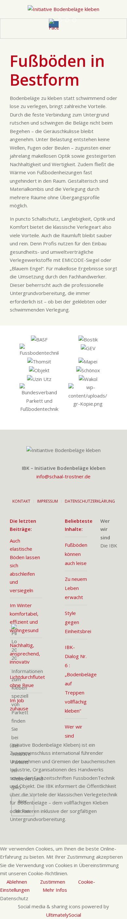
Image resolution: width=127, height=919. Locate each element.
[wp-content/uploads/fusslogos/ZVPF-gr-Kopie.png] (87, 398)
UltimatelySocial (63, 915)
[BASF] (39, 339)
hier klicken (23, 806)
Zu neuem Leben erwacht (76, 588)
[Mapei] (87, 361)
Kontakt (21, 501)
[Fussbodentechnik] (39, 350)
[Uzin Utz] (39, 378)
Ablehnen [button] (17, 881)
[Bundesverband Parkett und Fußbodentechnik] (39, 398)
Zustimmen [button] (52, 881)
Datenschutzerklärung (90, 501)
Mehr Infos (55, 890)
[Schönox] (87, 370)
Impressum (47, 501)
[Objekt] (39, 370)
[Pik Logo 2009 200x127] (14, 720)
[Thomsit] (39, 361)
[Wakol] (87, 378)
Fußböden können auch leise (76, 554)
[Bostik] (87, 339)
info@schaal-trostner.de (63, 476)
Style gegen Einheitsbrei (78, 622)
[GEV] (87, 350)
